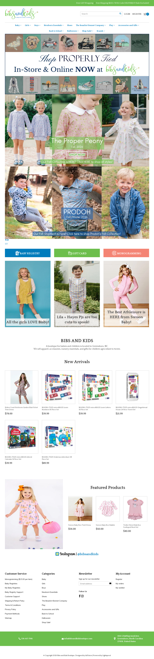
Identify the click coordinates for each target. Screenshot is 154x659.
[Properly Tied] (77, 64)
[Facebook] (79, 596)
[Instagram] (82, 596)
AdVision (88, 655)
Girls (27, 25)
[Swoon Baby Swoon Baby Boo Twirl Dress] (80, 509)
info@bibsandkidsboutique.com (78, 639)
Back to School (55, 31)
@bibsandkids (87, 554)
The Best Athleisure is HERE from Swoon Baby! (126, 317)
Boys (36, 25)
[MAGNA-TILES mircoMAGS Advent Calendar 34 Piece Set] (21, 436)
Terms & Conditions (13, 605)
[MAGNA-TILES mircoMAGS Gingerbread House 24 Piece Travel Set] (132, 387)
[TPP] (77, 130)
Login (127, 14)
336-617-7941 (27, 639)
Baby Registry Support (14, 592)
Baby (17, 25)
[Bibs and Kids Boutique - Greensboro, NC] (21, 13)
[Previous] (6, 240)
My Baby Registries (12, 588)
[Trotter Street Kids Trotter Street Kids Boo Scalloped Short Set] (135, 509)
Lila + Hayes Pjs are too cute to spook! (77, 319)
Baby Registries (11, 584)
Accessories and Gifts (128, 25)
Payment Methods (12, 614)
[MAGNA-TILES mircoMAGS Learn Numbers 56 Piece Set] (58, 387)
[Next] (8, 240)
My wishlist (120, 588)
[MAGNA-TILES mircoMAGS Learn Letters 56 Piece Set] (95, 387)
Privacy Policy (10, 609)
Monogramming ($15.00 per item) (18, 579)
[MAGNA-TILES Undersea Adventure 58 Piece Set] (58, 436)
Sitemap (8, 618)
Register (136, 14)
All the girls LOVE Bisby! (27, 322)
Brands (100, 31)
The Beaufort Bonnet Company (90, 25)
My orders (120, 584)
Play (111, 25)
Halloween (72, 31)
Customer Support (12, 596)
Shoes (69, 25)
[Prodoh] (77, 202)
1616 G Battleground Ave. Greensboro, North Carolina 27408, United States (130, 638)
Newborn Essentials (53, 25)
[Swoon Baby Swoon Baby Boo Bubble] (108, 509)
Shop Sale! (87, 31)
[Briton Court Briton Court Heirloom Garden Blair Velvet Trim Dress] (21, 387)
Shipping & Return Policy (14, 601)
